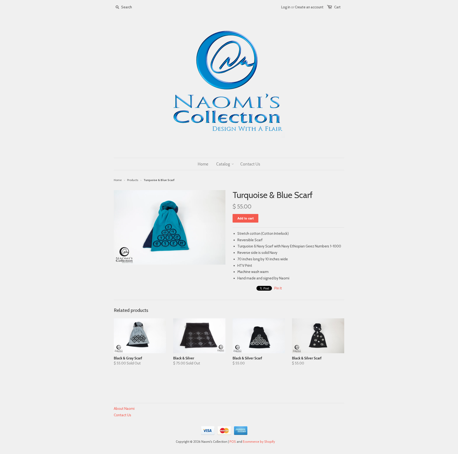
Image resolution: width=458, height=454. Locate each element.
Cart (337, 7)
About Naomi (124, 408)
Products (132, 180)
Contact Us (122, 415)
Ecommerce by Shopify (259, 441)
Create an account (309, 7)
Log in (285, 7)
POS (232, 441)
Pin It (278, 288)
